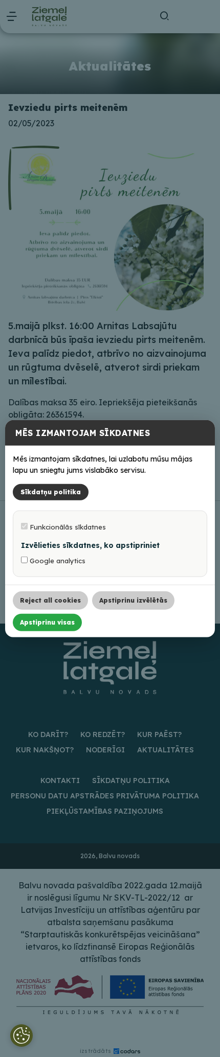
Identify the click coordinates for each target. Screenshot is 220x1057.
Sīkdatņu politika (50, 491)
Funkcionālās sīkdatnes (67, 526)
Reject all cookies (50, 600)
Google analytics (56, 560)
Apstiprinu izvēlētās (133, 600)
